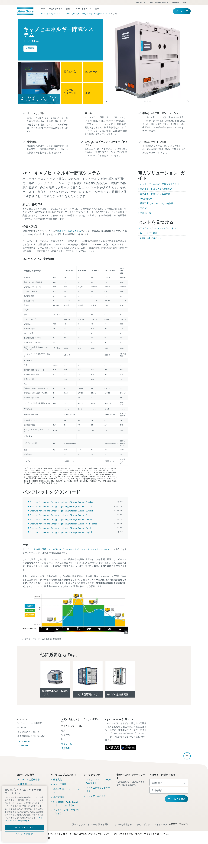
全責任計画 (145, 213)
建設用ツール (26, 784)
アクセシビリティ (143, 824)
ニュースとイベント (82, 8)
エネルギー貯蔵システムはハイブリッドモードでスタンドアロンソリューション (70, 549)
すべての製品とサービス (159, 2)
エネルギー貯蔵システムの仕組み (156, 189)
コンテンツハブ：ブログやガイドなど (66, 812)
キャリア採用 (59, 784)
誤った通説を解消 (148, 233)
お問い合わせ (141, 2)
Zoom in (126, 632)
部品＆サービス (55, 8)
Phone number (23, 741)
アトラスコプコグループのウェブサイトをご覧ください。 (142, 834)
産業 (97, 8)
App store (112, 747)
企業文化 (57, 779)
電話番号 (65, 748)
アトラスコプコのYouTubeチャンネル (158, 228)
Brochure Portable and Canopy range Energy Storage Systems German (61, 519)
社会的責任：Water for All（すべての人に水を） (65, 804)
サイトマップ (160, 824)
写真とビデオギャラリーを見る (99, 789)
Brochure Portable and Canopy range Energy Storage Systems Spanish (61, 502)
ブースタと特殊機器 (30, 779)
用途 (87, 92)
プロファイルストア (96, 795)
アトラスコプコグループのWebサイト (99, 781)
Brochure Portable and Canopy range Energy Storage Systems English (61, 532)
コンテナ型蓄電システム (87, 694)
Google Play (128, 747)
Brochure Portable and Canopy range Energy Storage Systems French (61, 515)
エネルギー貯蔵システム (69, 231)
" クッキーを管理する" (122, 824)
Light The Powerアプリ (151, 237)
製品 (43, 8)
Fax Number (22, 745)
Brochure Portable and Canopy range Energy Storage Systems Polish (60, 528)
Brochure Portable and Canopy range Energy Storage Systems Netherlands (63, 523)
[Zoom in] (75, 612)
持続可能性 (58, 797)
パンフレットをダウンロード (71, 92)
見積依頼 (30, 48)
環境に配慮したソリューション (66, 791)
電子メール (66, 744)
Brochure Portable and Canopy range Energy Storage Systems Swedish (61, 510)
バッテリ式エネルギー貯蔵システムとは (159, 184)
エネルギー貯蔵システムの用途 (155, 193)
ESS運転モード (147, 198)
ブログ (143, 208)
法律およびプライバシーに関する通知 (90, 824)
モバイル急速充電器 (117, 694)
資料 (68, 8)
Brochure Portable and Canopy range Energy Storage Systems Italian (61, 506)
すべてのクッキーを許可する (24, 827)
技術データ (91, 71)
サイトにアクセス (176, 798)
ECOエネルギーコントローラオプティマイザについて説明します (38, 99)
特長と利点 (70, 71)
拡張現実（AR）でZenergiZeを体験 (156, 203)
